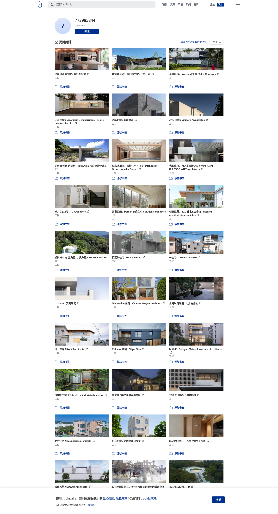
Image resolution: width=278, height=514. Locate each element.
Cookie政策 (148, 498)
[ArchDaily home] (40, 4)
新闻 (188, 4)
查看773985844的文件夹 (193, 42)
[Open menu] (237, 4)
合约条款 (108, 498)
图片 (196, 4)
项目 (164, 4)
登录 (212, 4)
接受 (218, 500)
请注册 (91, 504)
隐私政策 (121, 498)
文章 (172, 4)
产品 (180, 4)
